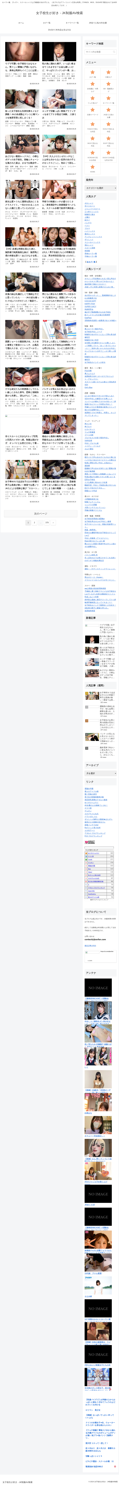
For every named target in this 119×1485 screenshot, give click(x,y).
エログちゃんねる (92, 814)
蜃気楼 (87, 466)
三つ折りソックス (92, 212)
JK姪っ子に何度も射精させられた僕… (100, 287)
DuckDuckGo (92, 894)
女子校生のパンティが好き (95, 362)
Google (90, 859)
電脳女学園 (89, 789)
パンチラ (88, 223)
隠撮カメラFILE (91, 491)
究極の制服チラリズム (93, 510)
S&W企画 (88, 440)
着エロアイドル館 (92, 791)
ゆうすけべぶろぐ (92, 802)
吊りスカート (90, 206)
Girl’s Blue (88, 387)
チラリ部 (88, 808)
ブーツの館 (89, 435)
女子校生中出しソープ (93, 332)
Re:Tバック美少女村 (93, 828)
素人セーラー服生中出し (94, 329)
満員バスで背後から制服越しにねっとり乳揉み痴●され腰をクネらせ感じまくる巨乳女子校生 (100, 477)
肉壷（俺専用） (91, 530)
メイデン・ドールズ (92, 446)
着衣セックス (90, 234)
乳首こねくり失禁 (92, 597)
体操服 (87, 251)
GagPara (88, 318)
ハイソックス (90, 231)
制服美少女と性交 (92, 340)
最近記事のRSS (90, 946)
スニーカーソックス (92, 242)
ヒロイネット (90, 429)
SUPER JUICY (90, 306)
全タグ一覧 (91, 262)
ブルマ (87, 228)
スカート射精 (90, 248)
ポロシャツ (89, 203)
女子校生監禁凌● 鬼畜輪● (95, 519)
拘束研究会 (89, 309)
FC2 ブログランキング (93, 836)
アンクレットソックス (93, 237)
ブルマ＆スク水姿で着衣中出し (97, 438)
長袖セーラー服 (91, 253)
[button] (114, 51)
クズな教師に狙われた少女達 (96, 482)
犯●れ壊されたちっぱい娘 (95, 541)
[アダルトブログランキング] (90, 842)
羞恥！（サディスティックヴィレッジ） (100, 569)
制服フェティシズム (92, 502)
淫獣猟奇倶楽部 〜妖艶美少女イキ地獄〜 (100, 320)
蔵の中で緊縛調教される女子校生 (98, 312)
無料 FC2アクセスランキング (99, 900)
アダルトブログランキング (95, 833)
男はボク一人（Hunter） (94, 577)
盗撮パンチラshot (91, 825)
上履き (87, 217)
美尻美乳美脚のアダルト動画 (96, 800)
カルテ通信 (89, 449)
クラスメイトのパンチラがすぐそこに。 (100, 580)
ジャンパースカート (92, 209)
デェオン (88, 811)
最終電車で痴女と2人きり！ (95, 284)
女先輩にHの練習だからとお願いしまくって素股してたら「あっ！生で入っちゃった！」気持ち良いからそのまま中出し (100, 345)
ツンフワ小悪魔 (91, 505)
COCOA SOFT (90, 301)
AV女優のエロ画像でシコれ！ (96, 805)
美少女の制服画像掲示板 (94, 797)
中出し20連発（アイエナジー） (97, 538)
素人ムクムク (90, 373)
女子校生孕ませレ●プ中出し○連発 (98, 521)
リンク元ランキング (91, 850)
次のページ (40, 513)
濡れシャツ (89, 245)
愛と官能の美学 (91, 794)
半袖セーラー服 (91, 256)
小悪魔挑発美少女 (92, 499)
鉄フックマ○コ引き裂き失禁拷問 (97, 315)
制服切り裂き (90, 214)
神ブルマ (88, 427)
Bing (89, 869)
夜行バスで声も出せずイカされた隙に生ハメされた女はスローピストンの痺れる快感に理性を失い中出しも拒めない (100, 460)
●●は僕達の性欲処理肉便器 (95, 588)
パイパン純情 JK (91, 555)
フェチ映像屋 (90, 432)
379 (47, 523)
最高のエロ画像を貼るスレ (95, 822)
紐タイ (87, 220)
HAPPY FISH (90, 304)
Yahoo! (90, 872)
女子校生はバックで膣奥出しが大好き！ (100, 605)
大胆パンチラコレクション (95, 507)
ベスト (87, 226)
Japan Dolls (91, 891)
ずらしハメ (89, 240)
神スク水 (88, 424)
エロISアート (90, 830)
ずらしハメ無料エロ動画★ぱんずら (98, 819)
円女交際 (88, 371)
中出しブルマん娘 (92, 443)
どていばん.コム (91, 816)
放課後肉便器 (90, 611)
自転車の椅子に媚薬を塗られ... (97, 608)
